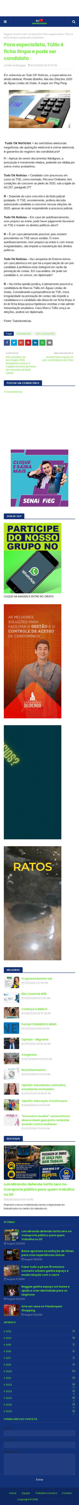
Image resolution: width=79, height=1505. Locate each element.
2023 (40, 1391)
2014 (40, 1338)
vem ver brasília (31, 34)
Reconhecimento (33, 1070)
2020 (40, 1371)
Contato (67, 1493)
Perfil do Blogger (16, 65)
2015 (40, 1345)
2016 (40, 1351)
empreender (24, 333)
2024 (40, 1398)
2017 (40, 1358)
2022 (40, 1385)
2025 (40, 1405)
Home (12, 1493)
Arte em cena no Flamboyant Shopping (41, 1308)
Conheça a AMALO (34, 1009)
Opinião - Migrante (35, 1039)
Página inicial (12, 34)
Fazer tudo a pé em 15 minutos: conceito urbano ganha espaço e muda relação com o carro (45, 1271)
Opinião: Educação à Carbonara (44, 1101)
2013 (40, 1331)
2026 (40, 1411)
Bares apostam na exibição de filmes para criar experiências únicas (47, 1253)
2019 (40, 1365)
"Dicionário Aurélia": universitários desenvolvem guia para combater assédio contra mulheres (45, 1120)
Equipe (26, 1493)
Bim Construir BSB (33, 994)
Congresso (29, 1055)
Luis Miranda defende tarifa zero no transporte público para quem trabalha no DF (39, 1189)
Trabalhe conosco (46, 1493)
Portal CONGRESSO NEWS (39, 1024)
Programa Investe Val (36, 979)
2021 (40, 1378)
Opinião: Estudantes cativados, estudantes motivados (43, 1087)
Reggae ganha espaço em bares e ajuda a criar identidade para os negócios (45, 1290)
